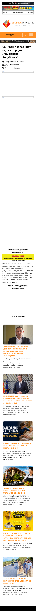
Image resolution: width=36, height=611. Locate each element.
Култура (17, 68)
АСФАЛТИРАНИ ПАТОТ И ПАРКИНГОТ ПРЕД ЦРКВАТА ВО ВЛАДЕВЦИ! (17, 581)
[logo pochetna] (18, 23)
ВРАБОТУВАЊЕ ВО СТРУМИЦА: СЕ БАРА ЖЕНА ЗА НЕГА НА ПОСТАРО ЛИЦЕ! (17, 446)
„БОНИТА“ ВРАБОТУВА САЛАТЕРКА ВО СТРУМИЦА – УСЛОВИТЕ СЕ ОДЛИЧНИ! (16, 491)
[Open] (31, 35)
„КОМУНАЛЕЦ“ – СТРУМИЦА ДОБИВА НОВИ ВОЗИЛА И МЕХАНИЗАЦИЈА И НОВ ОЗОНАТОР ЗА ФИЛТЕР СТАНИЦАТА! (15, 351)
